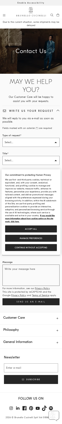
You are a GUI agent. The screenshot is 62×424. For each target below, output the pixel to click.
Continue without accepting (31, 247)
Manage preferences (31, 238)
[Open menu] (4, 15)
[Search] (52, 15)
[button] (54, 416)
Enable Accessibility (31, 3)
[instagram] (11, 408)
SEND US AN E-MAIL (31, 302)
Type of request (11, 135)
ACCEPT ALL (31, 229)
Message (7, 262)
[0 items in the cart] (58, 15)
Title (4, 153)
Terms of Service (40, 295)
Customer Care (14, 318)
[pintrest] (31, 408)
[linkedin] (18, 408)
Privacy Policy (42, 288)
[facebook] (24, 408)
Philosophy (11, 330)
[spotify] (51, 408)
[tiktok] (44, 408)
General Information (17, 342)
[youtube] (37, 408)
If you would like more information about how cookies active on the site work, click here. (30, 218)
